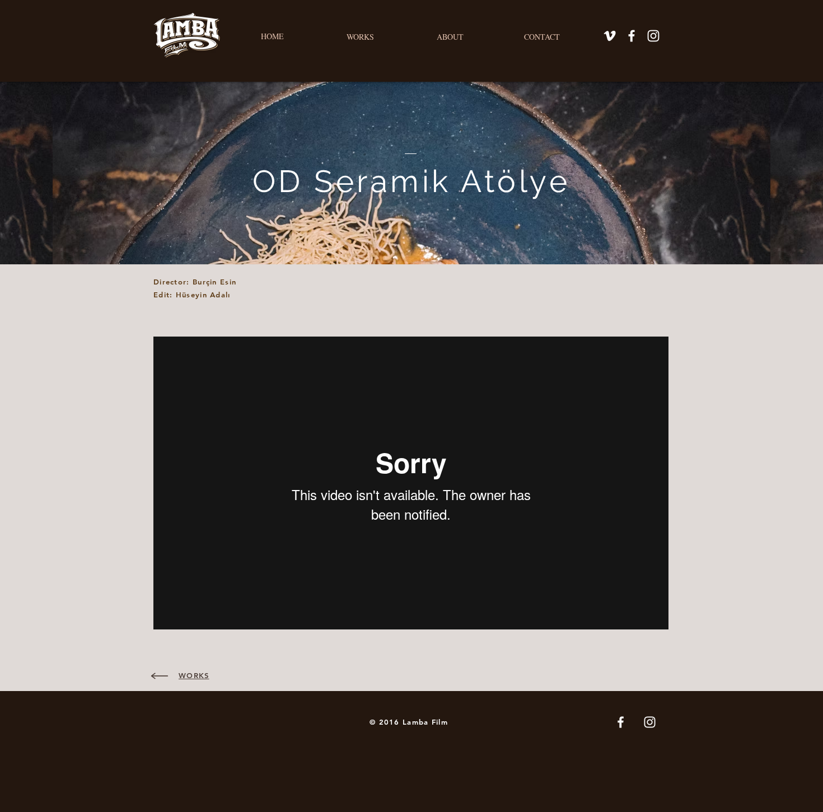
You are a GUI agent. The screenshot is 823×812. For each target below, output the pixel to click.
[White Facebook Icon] (631, 36)
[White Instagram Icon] (653, 36)
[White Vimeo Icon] (610, 36)
